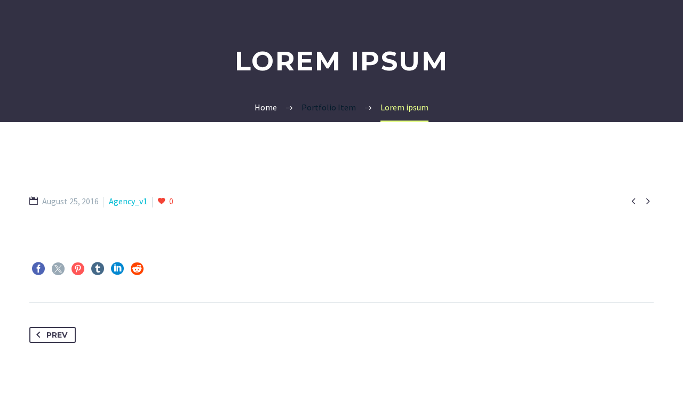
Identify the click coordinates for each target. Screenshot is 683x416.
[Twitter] (58, 268)
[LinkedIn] (117, 268)
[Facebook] (38, 268)
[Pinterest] (78, 268)
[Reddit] (137, 268)
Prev (56, 335)
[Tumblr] (97, 268)
